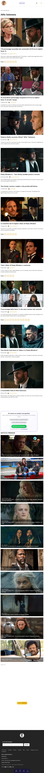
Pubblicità (4, 751)
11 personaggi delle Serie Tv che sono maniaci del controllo (21, 309)
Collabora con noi (34, 750)
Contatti (10, 750)
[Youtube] (5, 766)
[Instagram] (6, 766)
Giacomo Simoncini (13, 139)
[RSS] (13, 766)
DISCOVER (22, 3)
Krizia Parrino (11, 267)
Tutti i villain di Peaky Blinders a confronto (15, 265)
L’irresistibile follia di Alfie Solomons (13, 390)
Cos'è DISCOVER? (24, 429)
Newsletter (4, 756)
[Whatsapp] (8, 766)
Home (2, 10)
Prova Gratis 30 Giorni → (7, 754)
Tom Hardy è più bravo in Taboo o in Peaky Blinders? (19, 350)
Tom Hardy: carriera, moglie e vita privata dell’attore (19, 186)
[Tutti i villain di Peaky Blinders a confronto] (22, 251)
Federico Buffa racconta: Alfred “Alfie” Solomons (18, 137)
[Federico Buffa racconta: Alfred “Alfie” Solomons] (22, 123)
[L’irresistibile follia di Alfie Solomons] (22, 374)
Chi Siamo (4, 750)
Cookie (19, 750)
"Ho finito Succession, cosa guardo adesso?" (19, 419)
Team (27, 750)
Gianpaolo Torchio (13, 53)
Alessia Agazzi (12, 188)
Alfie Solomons (6, 10)
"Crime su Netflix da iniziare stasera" (19, 422)
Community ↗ (5, 758)
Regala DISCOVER (6, 762)
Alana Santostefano (13, 311)
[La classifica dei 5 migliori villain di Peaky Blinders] (22, 209)
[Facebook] (2, 766)
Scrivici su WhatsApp (20, 426)
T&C (24, 750)
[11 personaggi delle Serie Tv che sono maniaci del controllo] (22, 294)
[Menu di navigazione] (41, 3)
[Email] (11, 766)
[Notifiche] (36, 3)
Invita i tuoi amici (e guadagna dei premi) (11, 760)
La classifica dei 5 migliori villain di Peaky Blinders (18, 223)
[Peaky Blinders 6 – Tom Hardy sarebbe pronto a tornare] (22, 160)
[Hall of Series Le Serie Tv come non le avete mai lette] (4, 3)
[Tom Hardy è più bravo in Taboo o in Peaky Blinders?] (22, 336)
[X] (3, 766)
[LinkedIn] (10, 766)
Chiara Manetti (13, 102)
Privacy (14, 750)
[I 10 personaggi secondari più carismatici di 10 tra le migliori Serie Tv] (22, 32)
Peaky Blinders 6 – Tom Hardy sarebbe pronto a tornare (20, 174)
